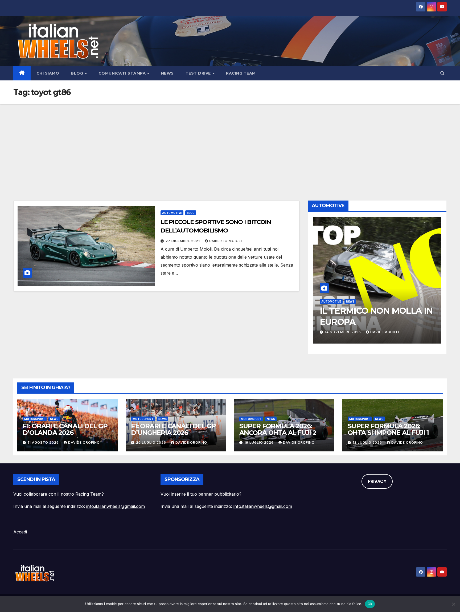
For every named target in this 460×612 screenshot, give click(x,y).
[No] (453, 604)
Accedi (20, 532)
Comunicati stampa (122, 73)
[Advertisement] (230, 144)
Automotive (172, 212)
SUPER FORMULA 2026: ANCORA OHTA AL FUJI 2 (277, 429)
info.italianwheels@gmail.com (115, 506)
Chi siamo (47, 73)
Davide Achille (385, 332)
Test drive (199, 73)
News (167, 73)
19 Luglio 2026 (259, 442)
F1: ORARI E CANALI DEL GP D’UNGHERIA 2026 (173, 429)
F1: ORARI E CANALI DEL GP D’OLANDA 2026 (65, 429)
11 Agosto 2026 (44, 442)
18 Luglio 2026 (368, 442)
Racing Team (241, 73)
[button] (442, 73)
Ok (370, 604)
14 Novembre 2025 (343, 332)
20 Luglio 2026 (151, 442)
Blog (77, 73)
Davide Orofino (84, 442)
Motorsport (34, 419)
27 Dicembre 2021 (183, 241)
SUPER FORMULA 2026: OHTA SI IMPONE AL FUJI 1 (388, 429)
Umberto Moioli (225, 241)
